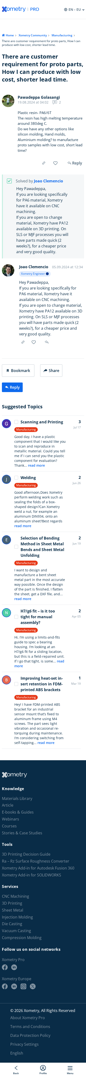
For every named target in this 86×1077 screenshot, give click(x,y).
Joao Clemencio (48, 181)
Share (54, 370)
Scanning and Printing (42, 422)
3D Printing (12, 903)
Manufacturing (62, 35)
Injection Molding (17, 917)
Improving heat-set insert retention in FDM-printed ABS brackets (42, 684)
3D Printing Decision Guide (26, 854)
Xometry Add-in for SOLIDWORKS (31, 875)
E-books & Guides (18, 812)
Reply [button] (47, 342)
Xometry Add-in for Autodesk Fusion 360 (38, 868)
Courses (9, 826)
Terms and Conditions (30, 1026)
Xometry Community (33, 35)
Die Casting (12, 923)
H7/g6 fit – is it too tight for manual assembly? (38, 616)
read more (36, 465)
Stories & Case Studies (22, 833)
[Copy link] (44, 163)
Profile (43, 1073)
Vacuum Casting (16, 930)
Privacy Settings (24, 1044)
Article (7, 805)
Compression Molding (22, 937)
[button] (18, 370)
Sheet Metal (12, 910)
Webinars (10, 819)
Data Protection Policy (30, 1035)
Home (10, 35)
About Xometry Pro (27, 1017)
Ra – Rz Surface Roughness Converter (35, 861)
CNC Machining (15, 896)
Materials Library (17, 798)
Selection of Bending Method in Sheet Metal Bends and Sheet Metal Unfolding (42, 547)
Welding (28, 477)
